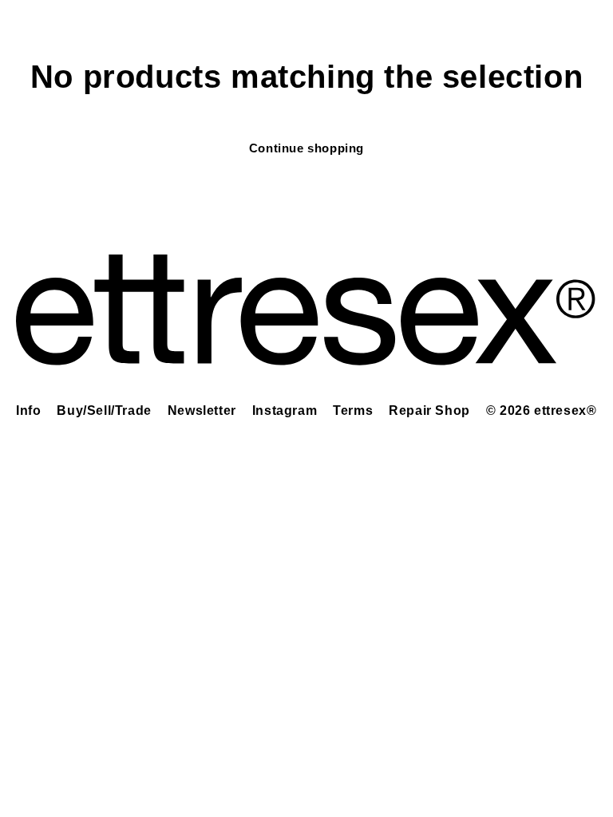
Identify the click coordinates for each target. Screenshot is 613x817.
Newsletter (202, 410)
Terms (353, 410)
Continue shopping (306, 148)
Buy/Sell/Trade (104, 410)
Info (28, 410)
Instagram (284, 410)
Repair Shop (429, 410)
